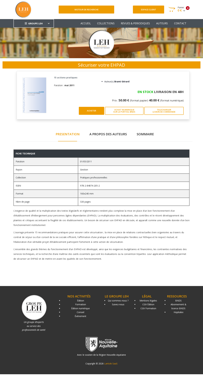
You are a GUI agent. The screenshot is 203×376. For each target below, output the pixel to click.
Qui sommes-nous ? (118, 300)
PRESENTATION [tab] (68, 134)
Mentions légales (148, 300)
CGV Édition (148, 304)
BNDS (178, 300)
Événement (80, 316)
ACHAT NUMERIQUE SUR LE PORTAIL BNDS (124, 110)
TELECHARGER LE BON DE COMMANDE (164, 110)
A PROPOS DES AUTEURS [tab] (108, 134)
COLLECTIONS (106, 23)
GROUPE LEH (35, 23)
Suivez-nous (118, 304)
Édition (80, 300)
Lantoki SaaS (111, 363)
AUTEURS (162, 23)
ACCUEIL (86, 23)
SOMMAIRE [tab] (145, 134)
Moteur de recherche (86, 9)
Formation (80, 304)
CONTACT (180, 23)
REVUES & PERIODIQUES (135, 23)
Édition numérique (80, 308)
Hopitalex (178, 312)
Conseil (80, 312)
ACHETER (91, 110)
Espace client (148, 9)
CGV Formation (148, 308)
